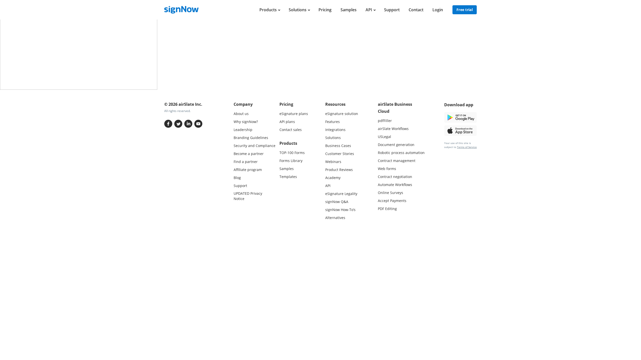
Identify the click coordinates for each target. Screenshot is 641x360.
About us (241, 113)
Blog (237, 177)
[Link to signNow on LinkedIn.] (188, 124)
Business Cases (338, 145)
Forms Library (290, 160)
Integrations (335, 129)
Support (392, 9)
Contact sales (290, 129)
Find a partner (246, 161)
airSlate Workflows (393, 128)
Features (332, 121)
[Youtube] (198, 124)
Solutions (297, 9)
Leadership (243, 129)
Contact (416, 9)
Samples (349, 9)
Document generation (396, 144)
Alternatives (335, 217)
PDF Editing (387, 208)
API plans (287, 121)
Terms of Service (467, 147)
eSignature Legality (341, 193)
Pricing (325, 9)
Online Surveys (390, 192)
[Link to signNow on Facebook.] (168, 124)
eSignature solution (341, 113)
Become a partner (249, 153)
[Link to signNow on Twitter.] (178, 124)
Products (268, 9)
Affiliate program (248, 169)
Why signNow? (246, 121)
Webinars (333, 161)
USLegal (384, 136)
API (369, 9)
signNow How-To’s (340, 209)
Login (437, 9)
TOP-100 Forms (292, 152)
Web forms (387, 168)
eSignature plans (293, 113)
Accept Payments (392, 200)
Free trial (464, 9)
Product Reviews (339, 169)
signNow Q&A (336, 201)
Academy (333, 177)
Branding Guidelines (251, 137)
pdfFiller (385, 120)
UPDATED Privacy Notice (248, 196)
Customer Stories (339, 153)
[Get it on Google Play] (460, 116)
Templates (288, 176)
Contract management (396, 160)
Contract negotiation (395, 176)
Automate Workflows (395, 184)
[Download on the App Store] (460, 130)
